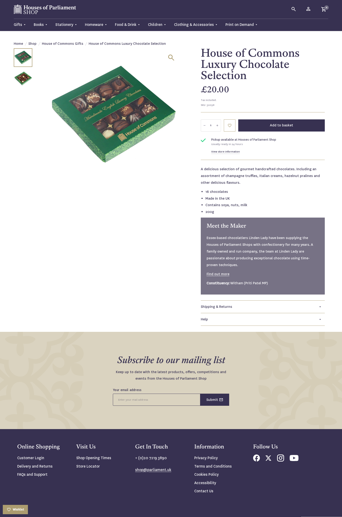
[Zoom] (171, 57)
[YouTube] (294, 459)
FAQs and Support (32, 474)
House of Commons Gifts (62, 43)
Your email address (127, 390)
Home (18, 43)
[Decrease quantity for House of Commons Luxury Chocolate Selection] (204, 125)
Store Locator (88, 466)
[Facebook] (256, 460)
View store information (225, 151)
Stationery (64, 24)
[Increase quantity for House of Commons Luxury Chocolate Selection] (217, 125)
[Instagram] (280, 460)
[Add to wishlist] (336, 6)
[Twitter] (268, 459)
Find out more (218, 274)
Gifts (18, 24)
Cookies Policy (206, 474)
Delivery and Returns (35, 466)
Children (155, 24)
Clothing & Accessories (194, 24)
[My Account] (308, 9)
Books (39, 24)
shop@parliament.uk (153, 469)
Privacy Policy (206, 457)
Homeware (94, 24)
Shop (32, 43)
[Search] (293, 9)
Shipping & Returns (216, 306)
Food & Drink (125, 24)
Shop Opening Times (93, 457)
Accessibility (205, 482)
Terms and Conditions (213, 466)
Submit (212, 399)
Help (204, 319)
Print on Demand (239, 24)
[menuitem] (22, 25)
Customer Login (30, 457)
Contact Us (203, 491)
